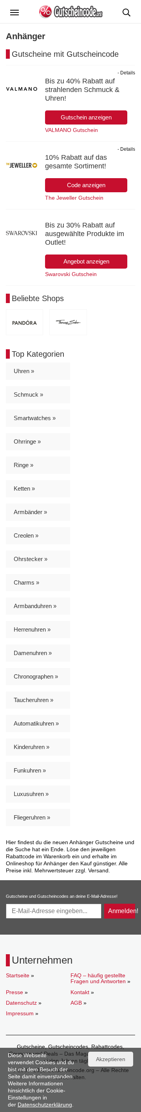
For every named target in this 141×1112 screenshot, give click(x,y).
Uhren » (24, 371)
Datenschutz (21, 1003)
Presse (14, 992)
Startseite (17, 975)
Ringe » (23, 465)
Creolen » (26, 535)
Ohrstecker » (30, 559)
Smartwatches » (35, 418)
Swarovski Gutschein (71, 274)
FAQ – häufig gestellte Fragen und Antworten (98, 978)
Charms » (26, 582)
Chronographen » (36, 676)
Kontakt (79, 992)
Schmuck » (28, 394)
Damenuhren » (33, 653)
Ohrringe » (27, 441)
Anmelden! (121, 911)
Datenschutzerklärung (45, 1104)
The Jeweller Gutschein (74, 198)
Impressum (20, 1013)
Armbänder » (30, 512)
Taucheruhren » (33, 700)
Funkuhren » (30, 770)
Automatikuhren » (36, 723)
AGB (76, 1003)
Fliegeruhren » (32, 817)
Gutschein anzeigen (86, 117)
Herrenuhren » (32, 629)
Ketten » (24, 488)
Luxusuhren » (31, 794)
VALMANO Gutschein (71, 130)
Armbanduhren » (35, 606)
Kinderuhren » (31, 747)
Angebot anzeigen (86, 261)
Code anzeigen (86, 185)
